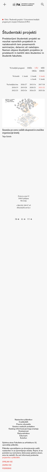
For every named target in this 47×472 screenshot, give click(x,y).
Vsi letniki (16, 76)
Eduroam (23, 435)
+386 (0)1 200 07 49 (23, 205)
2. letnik (33, 76)
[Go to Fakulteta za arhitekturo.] (2, 19)
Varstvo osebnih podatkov (23, 426)
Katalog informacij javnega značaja (23, 428)
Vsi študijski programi (17, 68)
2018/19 (15, 87)
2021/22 (42, 87)
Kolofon (23, 438)
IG (22, 219)
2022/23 (15, 90)
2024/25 (33, 90)
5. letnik (42, 79)
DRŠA (34, 71)
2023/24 (24, 90)
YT (28, 219)
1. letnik (25, 76)
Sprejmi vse (7, 462)
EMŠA (29, 68)
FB (16, 219)
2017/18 (42, 84)
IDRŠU (42, 71)
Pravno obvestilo (23, 424)
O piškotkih (23, 422)
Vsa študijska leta (12, 84)
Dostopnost (23, 431)
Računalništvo (23, 433)
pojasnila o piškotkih (11, 457)
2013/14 (33, 84)
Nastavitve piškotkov (23, 419)
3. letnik (42, 76)
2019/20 (24, 87)
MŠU (43, 68)
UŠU (36, 68)
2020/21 (33, 87)
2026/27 (24, 84)
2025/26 (42, 90)
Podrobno (6, 468)
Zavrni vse (6, 465)
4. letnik (33, 79)
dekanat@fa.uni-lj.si (23, 207)
